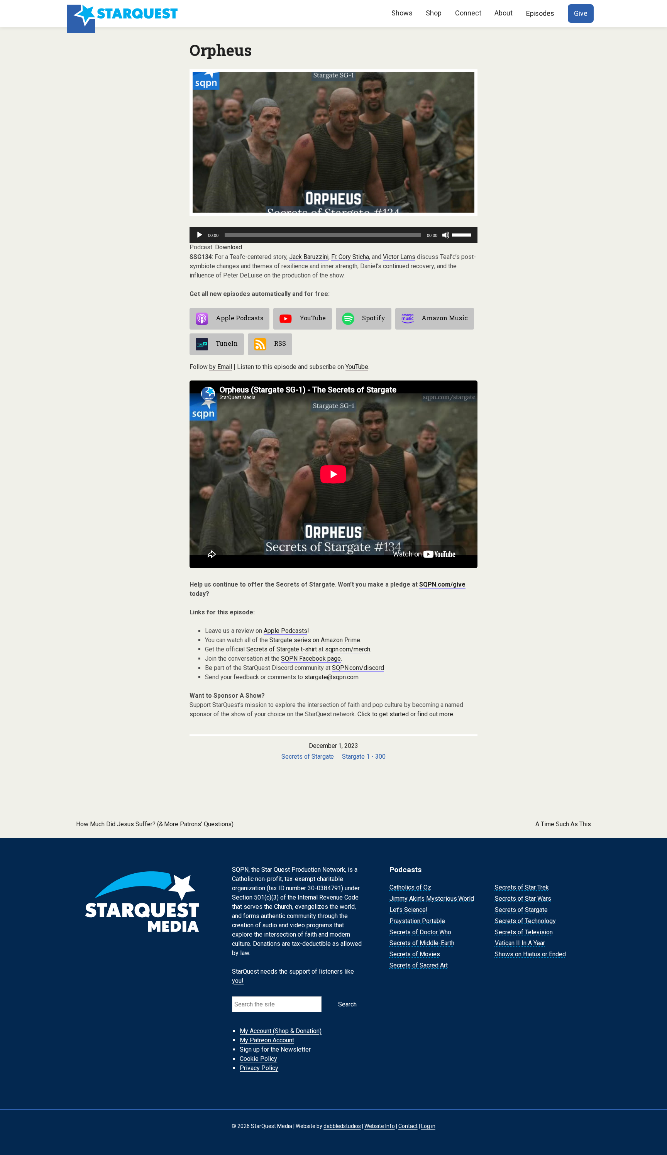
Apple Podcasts (239, 318)
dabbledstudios (342, 1126)
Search (347, 1004)
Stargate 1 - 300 (364, 756)
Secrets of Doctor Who (420, 932)
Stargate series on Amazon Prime (315, 640)
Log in (428, 1126)
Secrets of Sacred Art (418, 965)
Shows (402, 13)
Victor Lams (399, 256)
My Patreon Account (267, 1040)
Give (580, 13)
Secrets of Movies (414, 954)
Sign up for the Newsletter (275, 1049)
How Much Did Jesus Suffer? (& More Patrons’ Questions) (155, 824)
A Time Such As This (563, 824)
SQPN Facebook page (311, 658)
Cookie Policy (258, 1058)
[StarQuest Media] (123, 13)
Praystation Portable (417, 921)
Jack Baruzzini (308, 256)
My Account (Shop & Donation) (281, 1031)
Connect (468, 13)
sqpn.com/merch (348, 649)
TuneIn (227, 343)
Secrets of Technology (525, 921)
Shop (434, 13)
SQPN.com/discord (358, 667)
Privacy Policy (259, 1068)
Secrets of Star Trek (522, 887)
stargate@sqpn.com (332, 677)
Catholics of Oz (410, 887)
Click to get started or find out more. (405, 714)
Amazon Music (445, 318)
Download (228, 247)
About (503, 13)
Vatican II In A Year (520, 943)
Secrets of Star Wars (523, 898)
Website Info (379, 1126)
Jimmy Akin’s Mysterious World (431, 898)
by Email (220, 366)
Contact (408, 1126)
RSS (280, 343)
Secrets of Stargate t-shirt (281, 649)
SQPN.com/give (442, 584)
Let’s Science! (408, 909)
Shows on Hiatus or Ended (530, 954)
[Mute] (446, 235)
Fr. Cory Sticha (350, 256)
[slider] (463, 234)
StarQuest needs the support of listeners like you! (293, 976)
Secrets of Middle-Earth (421, 943)
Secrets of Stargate (307, 756)
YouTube (313, 318)
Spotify (373, 318)
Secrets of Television (524, 932)
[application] (333, 235)
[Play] (199, 235)
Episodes (540, 13)
